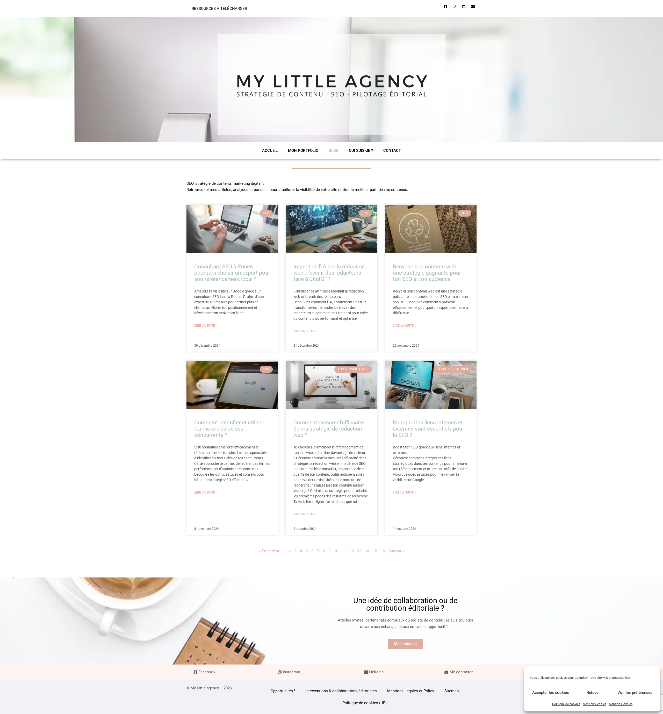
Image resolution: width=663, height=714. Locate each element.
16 (383, 551)
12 (352, 551)
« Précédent (269, 551)
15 (375, 551)
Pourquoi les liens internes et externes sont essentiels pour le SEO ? (428, 428)
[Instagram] (454, 6)
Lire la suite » (205, 325)
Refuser (593, 692)
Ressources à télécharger (219, 8)
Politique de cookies (566, 704)
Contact (392, 150)
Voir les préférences (634, 692)
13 (359, 551)
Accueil (270, 150)
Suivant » (396, 551)
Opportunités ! (283, 691)
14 (367, 551)
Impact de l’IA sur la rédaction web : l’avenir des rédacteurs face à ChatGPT (329, 272)
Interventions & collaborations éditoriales (341, 691)
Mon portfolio (303, 150)
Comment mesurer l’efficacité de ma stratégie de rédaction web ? (328, 428)
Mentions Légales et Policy (410, 691)
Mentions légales (594, 704)
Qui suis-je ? (361, 150)
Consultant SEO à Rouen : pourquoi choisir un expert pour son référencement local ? (232, 272)
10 (336, 551)
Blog (333, 150)
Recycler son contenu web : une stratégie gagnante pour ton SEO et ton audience (427, 272)
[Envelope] (473, 6)
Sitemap (451, 691)
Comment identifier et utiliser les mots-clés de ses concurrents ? (229, 428)
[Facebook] (445, 6)
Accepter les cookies (550, 692)
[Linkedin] (463, 6)
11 (344, 551)
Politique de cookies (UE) (364, 703)
